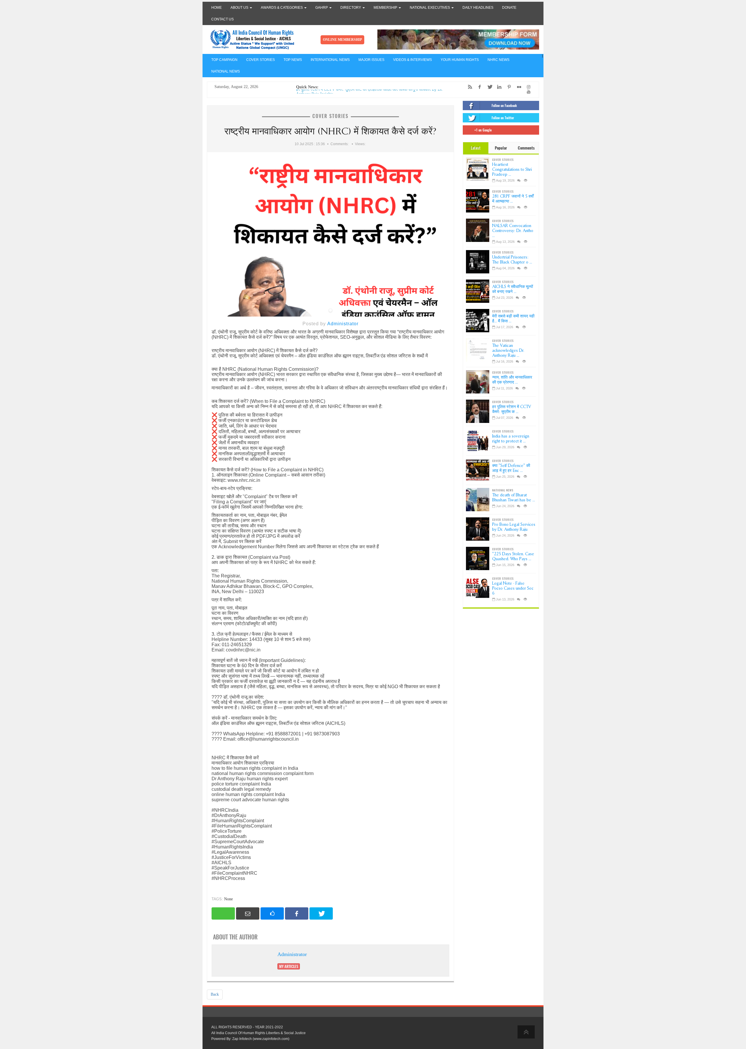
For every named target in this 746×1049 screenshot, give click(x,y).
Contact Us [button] (222, 19)
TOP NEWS (293, 60)
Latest (476, 148)
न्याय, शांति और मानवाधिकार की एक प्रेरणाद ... (512, 380)
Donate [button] (509, 8)
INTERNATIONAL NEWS (330, 60)
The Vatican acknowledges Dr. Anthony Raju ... (508, 350)
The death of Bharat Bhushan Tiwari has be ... (513, 497)
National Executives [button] (430, 8)
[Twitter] (488, 87)
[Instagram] (527, 87)
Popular (501, 148)
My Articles (288, 966)
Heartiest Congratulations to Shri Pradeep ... (512, 169)
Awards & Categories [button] (282, 8)
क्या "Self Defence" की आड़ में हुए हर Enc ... (511, 468)
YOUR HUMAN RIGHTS (460, 60)
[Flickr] (517, 87)
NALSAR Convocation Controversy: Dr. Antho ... (512, 230)
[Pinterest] (507, 87)
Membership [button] (386, 8)
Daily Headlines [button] (477, 8)
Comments (526, 148)
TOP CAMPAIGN (224, 60)
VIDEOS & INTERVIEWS (412, 60)
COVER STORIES (260, 60)
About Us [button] (240, 8)
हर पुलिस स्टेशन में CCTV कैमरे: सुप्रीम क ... (511, 409)
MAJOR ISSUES (371, 60)
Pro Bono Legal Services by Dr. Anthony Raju (513, 527)
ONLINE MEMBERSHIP (342, 40)
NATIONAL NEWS (225, 71)
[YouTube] (527, 91)
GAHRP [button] (322, 8)
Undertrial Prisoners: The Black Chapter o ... (512, 260)
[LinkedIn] (498, 87)
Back (215, 994)
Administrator (342, 323)
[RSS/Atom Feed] (468, 87)
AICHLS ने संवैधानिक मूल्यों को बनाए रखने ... (512, 289)
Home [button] (216, 8)
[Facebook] (478, 87)
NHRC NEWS (498, 60)
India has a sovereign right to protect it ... (510, 439)
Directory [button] (351, 8)
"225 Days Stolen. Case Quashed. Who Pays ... (513, 556)
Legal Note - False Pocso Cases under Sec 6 (513, 588)
